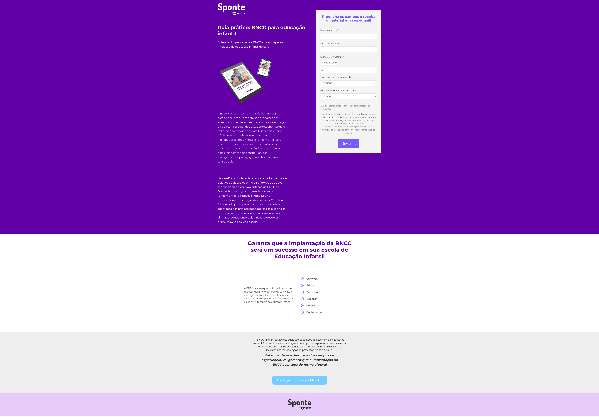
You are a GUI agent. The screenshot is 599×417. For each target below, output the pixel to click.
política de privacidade (331, 117)
